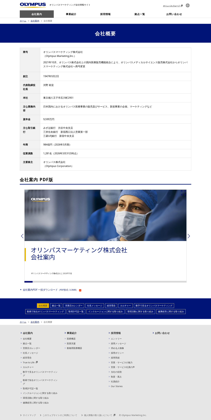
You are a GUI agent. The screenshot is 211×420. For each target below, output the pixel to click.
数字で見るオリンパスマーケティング (154, 305)
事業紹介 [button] (71, 14)
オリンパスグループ (171, 5)
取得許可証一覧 (76, 311)
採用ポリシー (117, 352)
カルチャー (125, 305)
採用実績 (115, 357)
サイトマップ (29, 415)
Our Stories (117, 386)
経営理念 (111, 305)
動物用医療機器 (74, 348)
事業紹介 (72, 333)
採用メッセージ (118, 343)
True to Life (29, 362)
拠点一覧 (56, 305)
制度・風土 (116, 376)
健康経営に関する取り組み (171, 311)
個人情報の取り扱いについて (98, 415)
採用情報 (116, 333)
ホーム (23, 20)
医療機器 (71, 338)
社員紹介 (115, 381)
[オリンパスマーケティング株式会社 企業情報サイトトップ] (33, 5)
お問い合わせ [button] (174, 14)
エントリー (116, 338)
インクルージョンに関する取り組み (105, 311)
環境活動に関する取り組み (140, 311)
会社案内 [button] (37, 14)
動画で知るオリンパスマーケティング (45, 311)
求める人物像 (117, 348)
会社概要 (43, 305)
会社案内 (35, 20)
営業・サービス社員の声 (123, 367)
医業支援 (71, 343)
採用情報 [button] (105, 14)
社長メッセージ (94, 305)
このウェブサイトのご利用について (60, 415)
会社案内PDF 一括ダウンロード (50, 289)
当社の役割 (116, 371)
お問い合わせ (162, 333)
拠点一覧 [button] (140, 14)
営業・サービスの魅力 (122, 362)
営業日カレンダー (73, 305)
